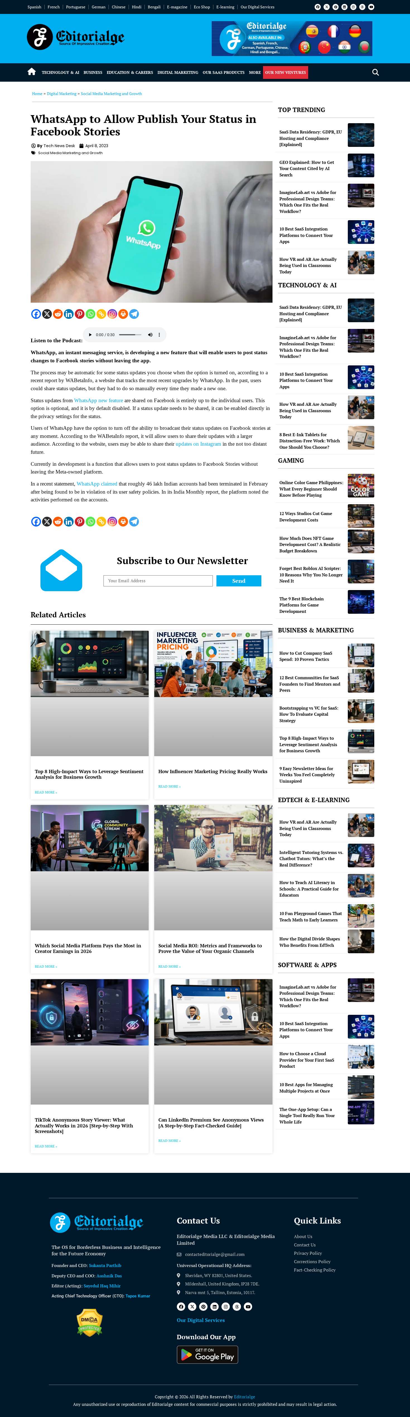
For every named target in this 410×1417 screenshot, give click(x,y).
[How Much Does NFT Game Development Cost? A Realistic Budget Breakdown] (361, 541)
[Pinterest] (335, 7)
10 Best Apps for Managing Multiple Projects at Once (306, 1088)
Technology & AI (60, 72)
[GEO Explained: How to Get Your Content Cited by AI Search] (361, 165)
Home (37, 93)
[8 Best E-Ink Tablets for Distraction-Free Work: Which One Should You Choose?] (361, 438)
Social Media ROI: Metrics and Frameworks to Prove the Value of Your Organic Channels (210, 948)
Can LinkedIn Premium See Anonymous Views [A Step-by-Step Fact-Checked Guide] (211, 1123)
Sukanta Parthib (105, 1265)
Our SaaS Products (224, 72)
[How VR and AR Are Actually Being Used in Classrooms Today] (361, 262)
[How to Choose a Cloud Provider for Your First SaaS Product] (361, 1057)
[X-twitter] (327, 7)
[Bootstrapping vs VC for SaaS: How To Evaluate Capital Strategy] (361, 711)
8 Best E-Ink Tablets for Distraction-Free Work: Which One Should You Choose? (309, 441)
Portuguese (75, 6)
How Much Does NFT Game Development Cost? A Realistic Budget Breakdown (310, 544)
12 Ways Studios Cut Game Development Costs (305, 517)
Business (93, 72)
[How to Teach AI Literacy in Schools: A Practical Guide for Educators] (361, 885)
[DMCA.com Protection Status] (90, 1335)
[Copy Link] (101, 314)
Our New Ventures (285, 72)
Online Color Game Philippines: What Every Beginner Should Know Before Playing (311, 489)
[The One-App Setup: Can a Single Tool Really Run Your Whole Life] (361, 1112)
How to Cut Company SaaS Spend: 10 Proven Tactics (305, 656)
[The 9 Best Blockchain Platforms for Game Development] (361, 602)
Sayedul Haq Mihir (102, 1286)
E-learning (225, 6)
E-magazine (177, 6)
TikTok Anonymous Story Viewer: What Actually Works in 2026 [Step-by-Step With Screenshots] (84, 1125)
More (255, 72)
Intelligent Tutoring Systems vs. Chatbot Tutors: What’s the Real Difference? (311, 859)
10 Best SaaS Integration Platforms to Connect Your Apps (306, 235)
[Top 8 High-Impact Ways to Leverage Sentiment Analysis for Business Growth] (361, 741)
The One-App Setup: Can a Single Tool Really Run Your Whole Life (307, 1116)
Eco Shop (202, 6)
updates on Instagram (198, 444)
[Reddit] (58, 314)
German (98, 6)
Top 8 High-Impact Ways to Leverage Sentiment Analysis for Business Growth (89, 774)
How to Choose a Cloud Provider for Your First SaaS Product (306, 1060)
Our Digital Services (257, 6)
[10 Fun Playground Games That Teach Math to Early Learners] (361, 916)
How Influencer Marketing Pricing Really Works (212, 771)
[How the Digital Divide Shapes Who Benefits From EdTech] (361, 941)
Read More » (46, 792)
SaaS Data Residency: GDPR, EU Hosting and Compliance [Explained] (310, 138)
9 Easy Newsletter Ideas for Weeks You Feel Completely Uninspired (307, 775)
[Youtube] (371, 7)
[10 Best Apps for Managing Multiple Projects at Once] (361, 1087)
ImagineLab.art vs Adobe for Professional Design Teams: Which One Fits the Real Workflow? (307, 202)
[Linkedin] (344, 7)
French (54, 6)
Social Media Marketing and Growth (111, 93)
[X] (47, 314)
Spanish (34, 6)
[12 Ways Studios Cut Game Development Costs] (361, 516)
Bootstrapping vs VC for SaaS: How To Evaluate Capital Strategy (308, 714)
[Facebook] (318, 7)
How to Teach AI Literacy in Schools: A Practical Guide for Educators (309, 889)
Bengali (154, 6)
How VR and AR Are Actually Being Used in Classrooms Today (308, 265)
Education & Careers (130, 72)
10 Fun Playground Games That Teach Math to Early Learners (310, 917)
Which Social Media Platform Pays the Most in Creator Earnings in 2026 (88, 948)
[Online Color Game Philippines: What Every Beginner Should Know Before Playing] (361, 486)
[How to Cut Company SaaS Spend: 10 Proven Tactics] (361, 655)
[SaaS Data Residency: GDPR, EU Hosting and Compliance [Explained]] (361, 135)
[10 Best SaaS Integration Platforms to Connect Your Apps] (361, 232)
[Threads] (362, 7)
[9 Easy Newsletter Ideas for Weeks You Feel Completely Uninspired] (361, 771)
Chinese (119, 6)
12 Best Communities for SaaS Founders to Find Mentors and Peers (309, 684)
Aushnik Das (109, 1275)
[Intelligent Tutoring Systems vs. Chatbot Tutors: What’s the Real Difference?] (361, 855)
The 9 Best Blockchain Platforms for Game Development (301, 605)
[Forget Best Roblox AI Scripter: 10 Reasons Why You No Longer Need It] (361, 571)
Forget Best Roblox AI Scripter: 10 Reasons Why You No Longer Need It (311, 575)
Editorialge (244, 1396)
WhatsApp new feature (98, 400)
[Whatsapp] (90, 314)
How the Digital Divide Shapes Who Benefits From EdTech (309, 942)
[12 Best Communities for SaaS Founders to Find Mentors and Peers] (361, 681)
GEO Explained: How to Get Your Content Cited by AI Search (306, 168)
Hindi (136, 6)
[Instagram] (353, 7)
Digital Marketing (178, 72)
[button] (375, 72)
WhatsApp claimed (97, 484)
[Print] (123, 314)
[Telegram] (134, 314)
